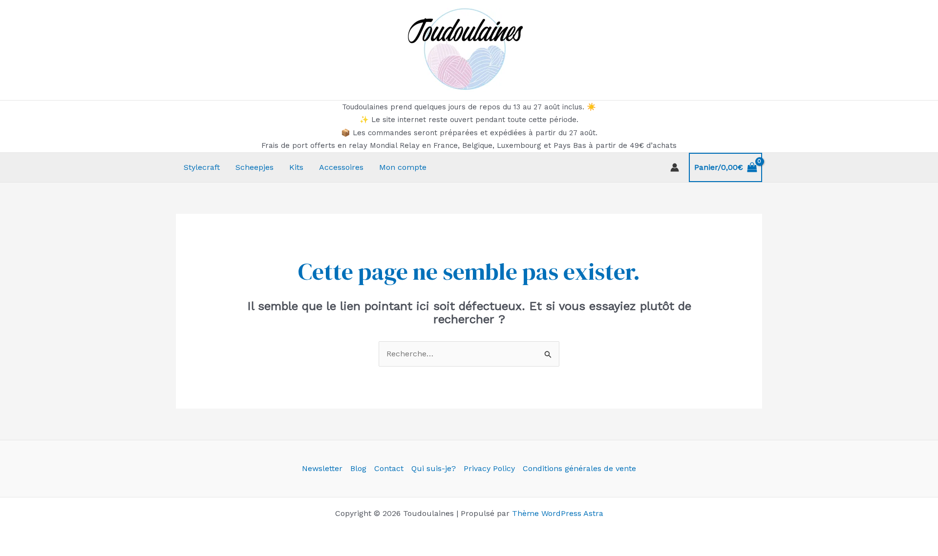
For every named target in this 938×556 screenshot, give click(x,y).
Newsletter (322, 468)
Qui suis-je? (433, 468)
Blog (358, 468)
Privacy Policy (489, 468)
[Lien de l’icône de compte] (674, 167)
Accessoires (341, 167)
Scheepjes (254, 167)
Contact (389, 468)
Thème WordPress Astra (557, 513)
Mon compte (402, 167)
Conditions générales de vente (579, 468)
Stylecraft (202, 167)
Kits (296, 167)
